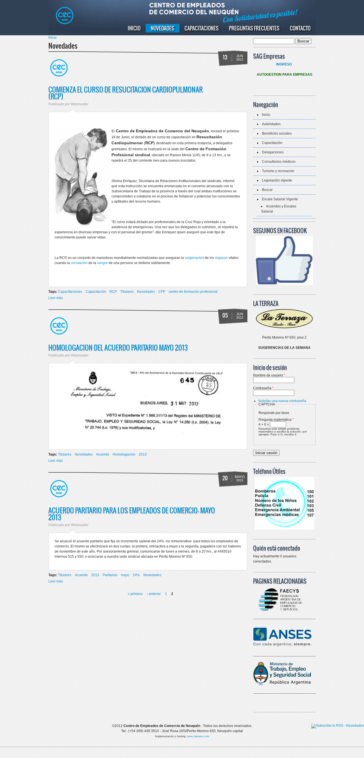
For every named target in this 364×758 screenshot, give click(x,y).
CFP (161, 292)
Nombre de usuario (269, 375)
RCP (113, 292)
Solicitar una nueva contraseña (282, 401)
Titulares (127, 292)
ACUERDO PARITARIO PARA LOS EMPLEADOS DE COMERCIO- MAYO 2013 (131, 513)
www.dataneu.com (198, 736)
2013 (143, 454)
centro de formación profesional (193, 292)
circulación (79, 263)
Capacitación (96, 292)
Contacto (300, 28)
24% (136, 575)
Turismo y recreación (278, 171)
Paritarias (110, 575)
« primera (135, 594)
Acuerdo (102, 454)
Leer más (55, 298)
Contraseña (263, 388)
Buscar (267, 190)
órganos (221, 258)
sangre (102, 263)
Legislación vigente (277, 180)
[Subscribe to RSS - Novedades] (337, 726)
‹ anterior (154, 594)
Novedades (162, 28)
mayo (125, 575)
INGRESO (284, 64)
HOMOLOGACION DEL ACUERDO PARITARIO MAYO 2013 (118, 347)
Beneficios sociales (277, 133)
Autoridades (271, 124)
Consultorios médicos (278, 162)
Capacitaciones (202, 28)
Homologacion (124, 454)
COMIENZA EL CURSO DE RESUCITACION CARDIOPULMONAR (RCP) (125, 93)
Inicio (134, 28)
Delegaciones (273, 152)
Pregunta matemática (276, 419)
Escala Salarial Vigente (280, 199)
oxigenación (194, 258)
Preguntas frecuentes (254, 28)
